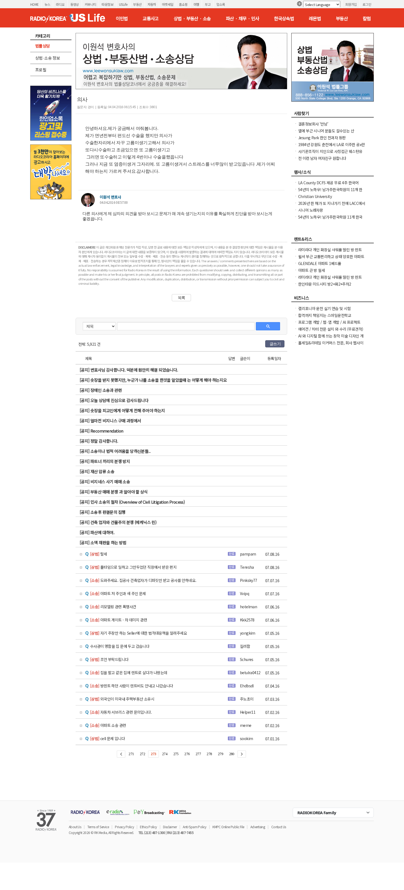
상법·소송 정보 (47, 58)
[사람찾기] (332, 115)
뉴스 (47, 4)
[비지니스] (332, 299)
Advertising (257, 826)
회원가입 (351, 4)
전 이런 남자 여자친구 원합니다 (322, 158)
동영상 (74, 4)
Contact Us (278, 826)
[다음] (241, 754)
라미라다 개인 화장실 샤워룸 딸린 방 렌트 (330, 249)
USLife (123, 4)
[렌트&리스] (332, 240)
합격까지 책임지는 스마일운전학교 (324, 315)
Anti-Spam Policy (194, 826)
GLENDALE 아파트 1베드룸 (319, 263)
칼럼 (367, 18)
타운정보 (107, 4)
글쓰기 (275, 344)
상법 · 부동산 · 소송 (192, 18)
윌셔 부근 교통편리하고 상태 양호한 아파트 (331, 256)
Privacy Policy (124, 826)
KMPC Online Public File (228, 826)
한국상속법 (284, 18)
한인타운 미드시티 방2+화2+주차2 (324, 284)
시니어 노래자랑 (310, 210)
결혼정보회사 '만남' (313, 124)
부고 (208, 4)
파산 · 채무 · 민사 (242, 18)
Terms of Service (98, 826)
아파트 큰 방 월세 (311, 270)
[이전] (121, 754)
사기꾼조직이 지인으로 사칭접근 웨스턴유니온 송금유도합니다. (330, 154)
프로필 (40, 69)
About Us (75, 826)
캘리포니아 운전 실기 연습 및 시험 (324, 308)
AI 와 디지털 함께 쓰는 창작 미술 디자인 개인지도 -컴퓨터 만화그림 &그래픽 (330, 338)
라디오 (60, 4)
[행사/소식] (332, 173)
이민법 (122, 18)
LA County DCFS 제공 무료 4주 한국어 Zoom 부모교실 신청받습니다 (328, 185)
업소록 (220, 4)
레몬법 (315, 18)
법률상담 (42, 46)
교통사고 (151, 18)
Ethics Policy (148, 826)
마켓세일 (167, 4)
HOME (34, 4)
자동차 (152, 4)
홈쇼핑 (183, 4)
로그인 (367, 4)
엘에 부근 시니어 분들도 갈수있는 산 (326, 130)
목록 (181, 297)
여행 (196, 4)
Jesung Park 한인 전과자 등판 (321, 137)
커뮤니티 (90, 4)
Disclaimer (170, 826)
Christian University (315, 196)
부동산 (137, 4)
